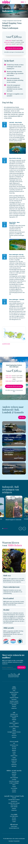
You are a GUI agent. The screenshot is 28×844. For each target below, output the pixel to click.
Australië (14, 797)
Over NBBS (14, 814)
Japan (14, 721)
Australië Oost (14, 801)
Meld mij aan (21, 667)
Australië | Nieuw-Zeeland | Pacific (14, 796)
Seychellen (14, 699)
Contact (14, 821)
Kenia (14, 690)
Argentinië (14, 774)
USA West (14, 746)
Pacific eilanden (14, 806)
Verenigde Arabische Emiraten (14, 732)
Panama (14, 786)
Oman (14, 725)
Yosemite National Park (14, 828)
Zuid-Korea (14, 735)
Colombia (14, 779)
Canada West (14, 759)
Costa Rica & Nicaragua (14, 781)
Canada (14, 757)
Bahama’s (14, 750)
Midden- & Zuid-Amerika (14, 770)
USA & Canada (14, 741)
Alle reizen (22, 417)
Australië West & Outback (14, 799)
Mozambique (14, 694)
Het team (14, 818)
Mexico (14, 784)
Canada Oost (14, 761)
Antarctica (14, 772)
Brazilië (14, 776)
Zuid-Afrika (14, 704)
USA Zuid (14, 748)
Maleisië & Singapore (14, 723)
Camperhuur (14, 708)
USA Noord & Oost (14, 745)
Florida (14, 752)
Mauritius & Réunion (14, 692)
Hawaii (14, 754)
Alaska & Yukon (14, 755)
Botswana (14, 688)
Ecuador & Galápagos (14, 783)
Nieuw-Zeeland (14, 805)
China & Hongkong (14, 716)
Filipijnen (14, 717)
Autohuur (14, 706)
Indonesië (14, 719)
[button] (2, 528)
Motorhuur (14, 766)
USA (14, 743)
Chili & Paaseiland (14, 777)
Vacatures (14, 819)
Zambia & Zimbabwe (14, 703)
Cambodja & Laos (14, 714)
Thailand (14, 730)
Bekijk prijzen (9, 40)
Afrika (14, 687)
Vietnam (14, 733)
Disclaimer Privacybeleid (14, 841)
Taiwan (14, 728)
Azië (14, 712)
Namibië (14, 695)
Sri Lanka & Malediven (14, 726)
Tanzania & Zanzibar (14, 701)
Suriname (14, 790)
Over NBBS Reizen (14, 816)
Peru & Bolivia (14, 788)
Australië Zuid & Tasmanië (14, 803)
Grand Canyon (14, 826)
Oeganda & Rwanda (14, 697)
